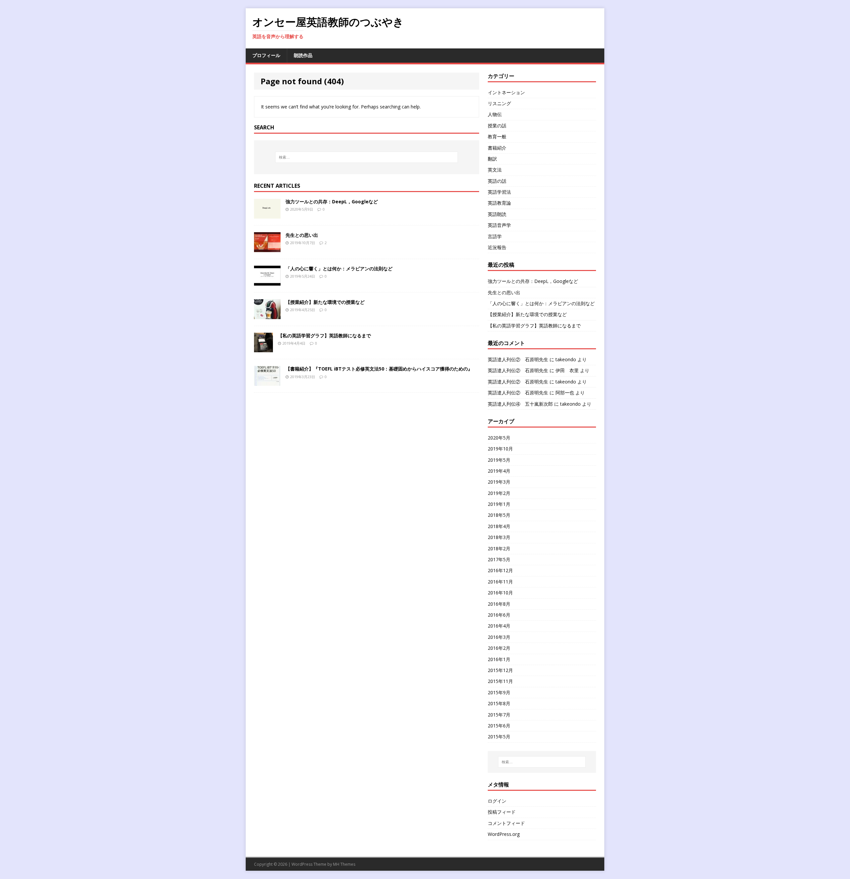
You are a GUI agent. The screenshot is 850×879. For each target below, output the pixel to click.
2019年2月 (499, 493)
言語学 (495, 236)
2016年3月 (499, 637)
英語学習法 (499, 192)
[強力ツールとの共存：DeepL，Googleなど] (267, 214)
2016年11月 (500, 581)
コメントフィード (506, 823)
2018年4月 (499, 526)
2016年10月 (500, 592)
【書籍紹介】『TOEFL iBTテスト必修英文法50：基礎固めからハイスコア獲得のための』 (379, 369)
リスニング (499, 103)
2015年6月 (499, 725)
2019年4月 (499, 471)
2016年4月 (499, 626)
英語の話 (497, 181)
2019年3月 (499, 482)
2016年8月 (499, 604)
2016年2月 (499, 648)
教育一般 (497, 136)
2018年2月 (499, 548)
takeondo (565, 359)
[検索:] (366, 157)
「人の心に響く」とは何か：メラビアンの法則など (339, 268)
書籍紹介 (497, 148)
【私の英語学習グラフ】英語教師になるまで (324, 335)
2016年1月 (499, 659)
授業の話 (497, 125)
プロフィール (266, 55)
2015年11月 (500, 681)
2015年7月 (499, 714)
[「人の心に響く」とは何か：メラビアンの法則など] (267, 281)
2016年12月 (500, 570)
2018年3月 (499, 537)
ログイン (497, 801)
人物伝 (495, 114)
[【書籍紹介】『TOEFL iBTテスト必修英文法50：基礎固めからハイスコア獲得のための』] (267, 382)
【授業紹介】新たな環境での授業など (325, 302)
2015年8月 (499, 703)
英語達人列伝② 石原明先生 (518, 359)
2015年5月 (499, 736)
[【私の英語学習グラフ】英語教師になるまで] (263, 348)
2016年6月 (499, 615)
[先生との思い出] (267, 248)
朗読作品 (303, 55)
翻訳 (492, 159)
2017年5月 (499, 559)
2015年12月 (500, 670)
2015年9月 (499, 692)
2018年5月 (499, 515)
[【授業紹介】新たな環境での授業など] (267, 315)
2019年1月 (499, 504)
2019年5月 (499, 460)
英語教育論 (499, 203)
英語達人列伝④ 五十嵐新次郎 (520, 404)
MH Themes (344, 864)
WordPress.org (504, 834)
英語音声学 (499, 225)
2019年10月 (500, 448)
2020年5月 (499, 438)
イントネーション (506, 92)
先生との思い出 (302, 235)
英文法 (495, 170)
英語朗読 (497, 214)
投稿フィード (502, 812)
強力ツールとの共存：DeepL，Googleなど (332, 201)
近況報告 (497, 247)
